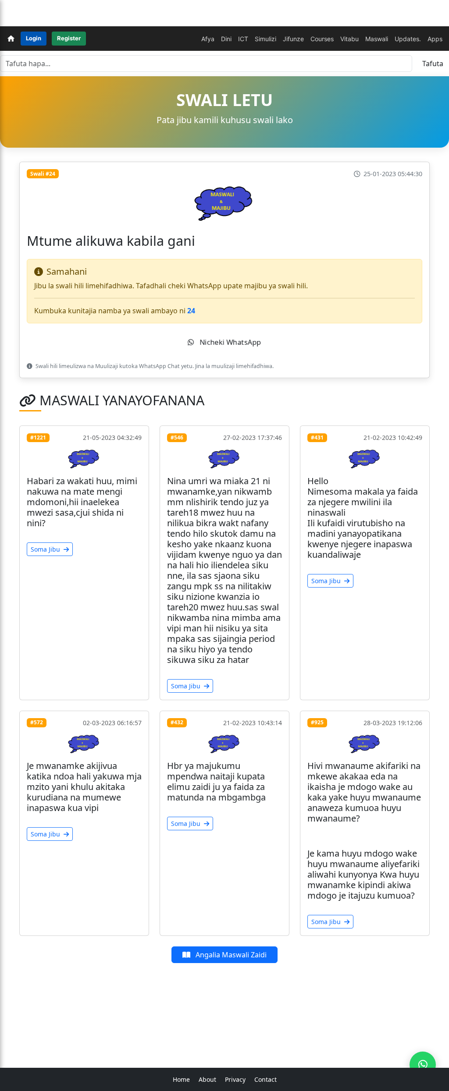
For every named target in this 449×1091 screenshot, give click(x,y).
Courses (322, 39)
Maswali (376, 39)
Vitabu (349, 39)
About (207, 1079)
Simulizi (265, 39)
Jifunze (293, 39)
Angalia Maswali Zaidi (230, 955)
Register (69, 38)
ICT (243, 39)
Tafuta (432, 63)
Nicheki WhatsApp (229, 342)
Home (181, 1079)
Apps (435, 39)
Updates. (408, 39)
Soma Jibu (46, 549)
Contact (265, 1079)
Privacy (235, 1079)
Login (33, 38)
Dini (226, 39)
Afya (207, 39)
